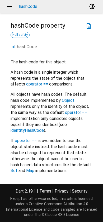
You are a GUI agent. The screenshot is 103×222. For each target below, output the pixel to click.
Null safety (20, 35)
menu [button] (9, 6)
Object (68, 100)
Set (14, 170)
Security (79, 191)
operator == (37, 84)
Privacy (61, 191)
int (13, 46)
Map (30, 170)
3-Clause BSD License (60, 215)
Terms (45, 191)
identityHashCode (27, 130)
